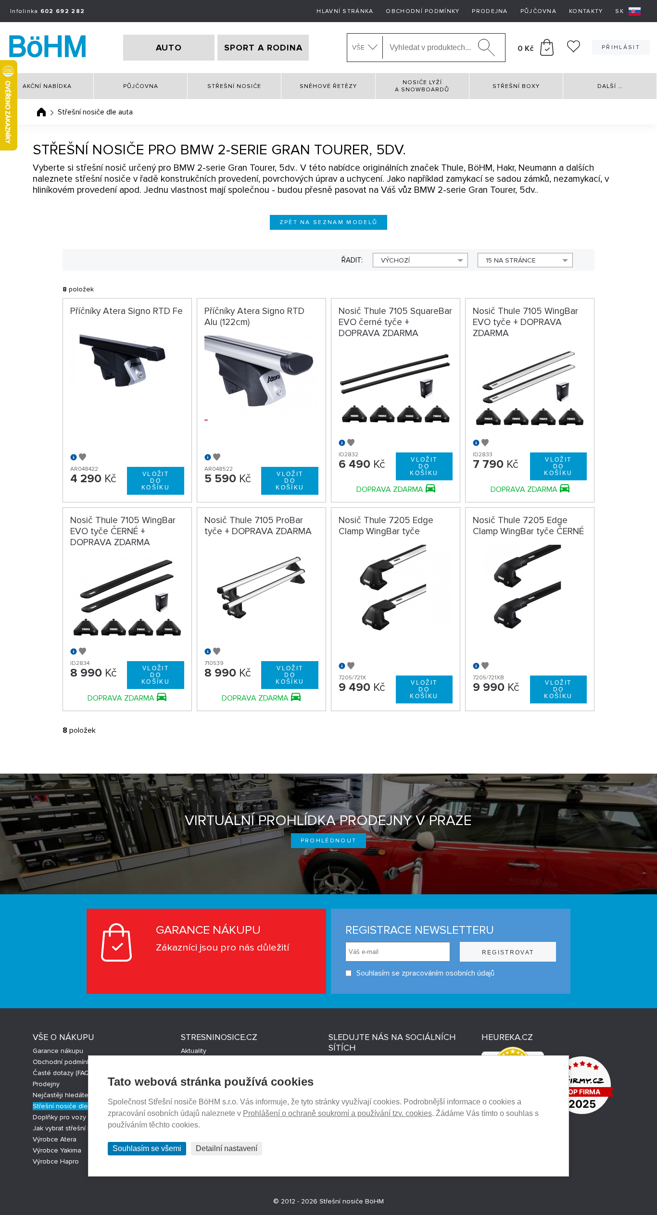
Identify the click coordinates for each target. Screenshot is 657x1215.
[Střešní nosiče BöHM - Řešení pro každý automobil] (47, 48)
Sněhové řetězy (328, 86)
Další (609, 86)
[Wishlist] (573, 50)
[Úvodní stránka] (41, 112)
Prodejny (46, 1084)
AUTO (169, 47)
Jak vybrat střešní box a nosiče (80, 1128)
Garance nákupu (58, 1051)
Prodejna (489, 11)
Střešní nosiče (234, 86)
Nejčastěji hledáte (60, 1095)
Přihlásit (621, 47)
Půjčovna (538, 11)
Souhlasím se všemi (147, 1148)
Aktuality (193, 1051)
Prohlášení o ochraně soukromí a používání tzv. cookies (337, 1113)
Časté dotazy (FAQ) (62, 1073)
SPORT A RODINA (263, 47)
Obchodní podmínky (422, 11)
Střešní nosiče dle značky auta (79, 1106)
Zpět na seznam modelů (328, 222)
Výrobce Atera (54, 1139)
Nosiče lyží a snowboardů (422, 86)
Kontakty (586, 11)
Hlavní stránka (344, 11)
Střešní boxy (516, 86)
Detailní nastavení (226, 1148)
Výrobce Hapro (56, 1161)
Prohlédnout (329, 840)
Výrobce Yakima (57, 1150)
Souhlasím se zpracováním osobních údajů (425, 973)
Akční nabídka (47, 86)
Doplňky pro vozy (59, 1117)
